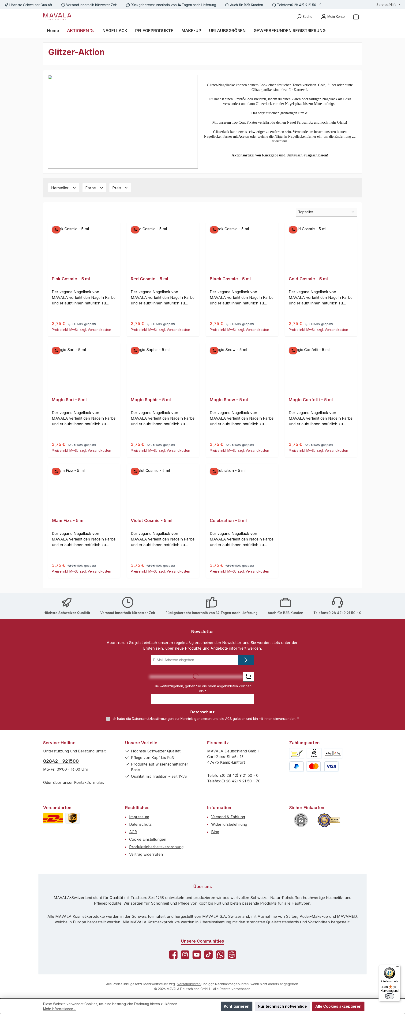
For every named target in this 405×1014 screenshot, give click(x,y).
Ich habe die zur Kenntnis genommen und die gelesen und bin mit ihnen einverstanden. (205, 719)
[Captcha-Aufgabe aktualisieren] (248, 677)
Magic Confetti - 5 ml (311, 399)
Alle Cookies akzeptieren (338, 1006)
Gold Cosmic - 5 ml (308, 278)
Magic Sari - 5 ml (69, 399)
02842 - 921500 (61, 761)
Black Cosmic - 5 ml (230, 278)
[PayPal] (296, 766)
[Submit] (246, 660)
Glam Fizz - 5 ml (68, 520)
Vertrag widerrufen (146, 854)
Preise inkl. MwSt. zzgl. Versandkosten (81, 330)
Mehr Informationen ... (59, 1009)
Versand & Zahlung (228, 816)
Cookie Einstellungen (147, 839)
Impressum (139, 816)
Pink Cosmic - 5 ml (71, 278)
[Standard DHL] (53, 818)
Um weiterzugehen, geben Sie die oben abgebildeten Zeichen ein (202, 688)
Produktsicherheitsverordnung (156, 846)
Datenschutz (140, 824)
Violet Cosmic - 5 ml (151, 520)
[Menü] (397, 967)
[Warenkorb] (356, 16)
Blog (215, 831)
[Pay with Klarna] (314, 753)
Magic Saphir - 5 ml (151, 399)
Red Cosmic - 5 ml (149, 278)
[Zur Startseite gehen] (57, 16)
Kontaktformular (88, 782)
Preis (117, 187)
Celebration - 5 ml (228, 520)
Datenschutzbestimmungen (153, 719)
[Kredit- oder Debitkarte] (322, 766)
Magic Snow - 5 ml (229, 399)
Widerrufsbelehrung (229, 824)
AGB (228, 719)
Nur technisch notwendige (282, 1006)
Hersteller (60, 187)
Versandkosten (189, 984)
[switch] (389, 996)
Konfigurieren (236, 1006)
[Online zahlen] (333, 753)
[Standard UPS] (72, 818)
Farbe (91, 187)
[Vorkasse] (296, 753)
